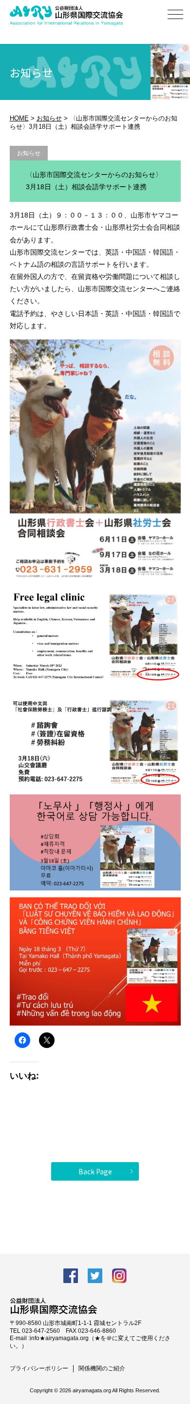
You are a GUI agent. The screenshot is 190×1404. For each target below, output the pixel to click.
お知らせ (49, 118)
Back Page (95, 1171)
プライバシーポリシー (39, 1368)
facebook (70, 1275)
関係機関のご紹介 (101, 1368)
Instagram (119, 1275)
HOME (19, 118)
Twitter (95, 1275)
